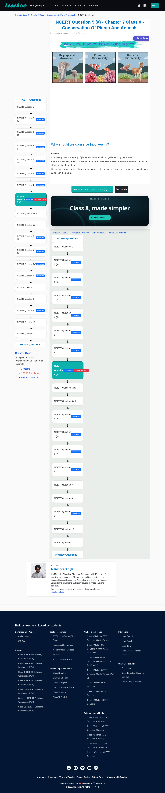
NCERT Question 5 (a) (31, 199)
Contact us (52, 777)
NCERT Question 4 (30, 185)
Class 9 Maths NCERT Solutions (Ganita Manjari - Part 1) (100, 674)
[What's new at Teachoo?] (139, 5)
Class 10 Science (60, 678)
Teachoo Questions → (31, 344)
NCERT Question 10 (26, 322)
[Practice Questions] (145, 5)
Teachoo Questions (30, 377)
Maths (65, 5)
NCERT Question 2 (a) (30, 119)
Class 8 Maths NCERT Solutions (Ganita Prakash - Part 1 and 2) (99, 661)
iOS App (21, 641)
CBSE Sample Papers (131, 682)
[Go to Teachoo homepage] (16, 5)
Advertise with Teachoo (117, 777)
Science (79, 5)
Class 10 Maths (59, 673)
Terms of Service (67, 777)
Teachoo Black (57, 592)
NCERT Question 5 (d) (30, 237)
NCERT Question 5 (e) (30, 251)
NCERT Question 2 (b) (30, 133)
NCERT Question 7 (25, 287)
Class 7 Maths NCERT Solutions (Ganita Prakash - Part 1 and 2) (99, 649)
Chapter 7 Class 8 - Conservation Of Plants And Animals (53, 15)
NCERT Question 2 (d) (30, 160)
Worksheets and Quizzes (63, 650)
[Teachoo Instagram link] (76, 768)
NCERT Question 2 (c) (30, 147)
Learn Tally (126, 646)
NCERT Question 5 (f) (30, 264)
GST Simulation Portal (62, 659)
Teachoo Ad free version (63, 645)
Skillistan (57, 655)
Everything (36, 5)
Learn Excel (127, 641)
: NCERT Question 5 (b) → (92, 189)
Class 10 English (60, 683)
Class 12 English (60, 697)
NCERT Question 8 (25, 299)
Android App (23, 636)
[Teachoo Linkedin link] (96, 768)
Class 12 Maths (59, 692)
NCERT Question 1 (25, 107)
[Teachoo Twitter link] (82, 768)
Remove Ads (121, 189)
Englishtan (126, 668)
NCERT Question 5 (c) (26, 225)
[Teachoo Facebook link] (69, 768)
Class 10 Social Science (63, 687)
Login (154, 5)
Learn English (127, 636)
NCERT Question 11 (26, 334)
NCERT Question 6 (30, 276)
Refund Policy (98, 777)
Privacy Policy (83, 777)
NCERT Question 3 (30, 174)
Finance (93, 5)
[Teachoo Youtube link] (89, 768)
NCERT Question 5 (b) (27, 213)
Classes (52, 5)
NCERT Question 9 (30, 311)
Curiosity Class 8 (22, 15)
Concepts (25, 369)
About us (41, 777)
